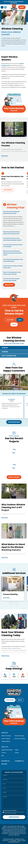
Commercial (19, 761)
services (22, 85)
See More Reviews (14, 422)
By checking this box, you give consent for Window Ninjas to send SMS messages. (14, 812)
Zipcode (4, 792)
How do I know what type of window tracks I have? (13, 266)
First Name (5, 775)
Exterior (5, 352)
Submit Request (14, 817)
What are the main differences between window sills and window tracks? (12, 253)
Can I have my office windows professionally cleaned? (11, 279)
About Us (4, 747)
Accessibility (13, 840)
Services (4, 733)
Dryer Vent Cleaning (20, 738)
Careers (17, 752)
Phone (4, 783)
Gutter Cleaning (5, 738)
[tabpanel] (13, 183)
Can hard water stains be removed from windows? (12, 245)
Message (5, 796)
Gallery (16, 750)
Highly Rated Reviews (7, 750)
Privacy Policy (5, 840)
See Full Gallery (14, 477)
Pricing (4, 764)
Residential (5, 761)
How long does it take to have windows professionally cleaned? (12, 239)
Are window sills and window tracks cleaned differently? (13, 260)
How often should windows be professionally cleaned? (11, 212)
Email (4, 788)
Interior (5, 348)
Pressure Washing (19, 735)
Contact (3, 752)
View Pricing (7, 190)
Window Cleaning (6, 735)
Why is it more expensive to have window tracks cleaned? (12, 273)
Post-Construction (9, 356)
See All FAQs (9, 285)
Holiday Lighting (5, 741)
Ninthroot (17, 842)
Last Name (5, 779)
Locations (10, 320)
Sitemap (19, 840)
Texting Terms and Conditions (10, 810)
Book (22, 7)
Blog (2, 755)
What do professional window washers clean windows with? (11, 232)
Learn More (6, 597)
